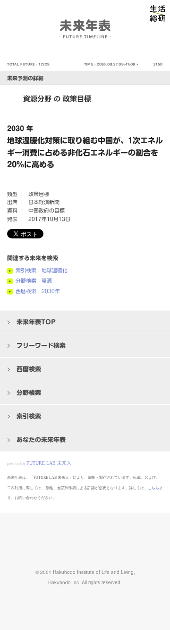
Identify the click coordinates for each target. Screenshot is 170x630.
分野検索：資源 (34, 280)
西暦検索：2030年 (38, 291)
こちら (153, 488)
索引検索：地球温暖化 (42, 270)
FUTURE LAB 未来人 (48, 463)
